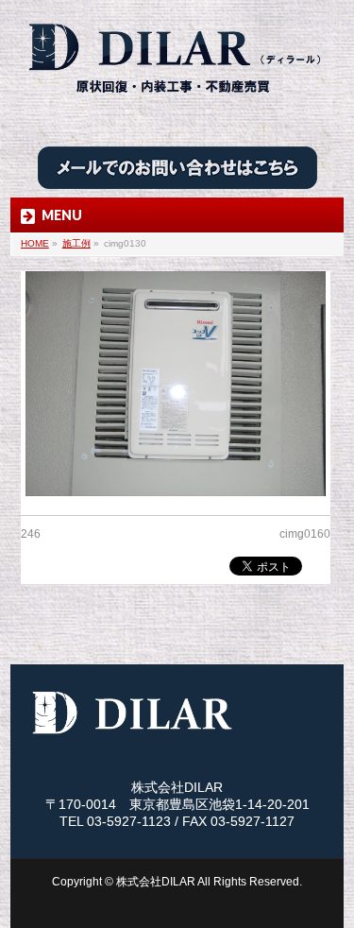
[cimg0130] (175, 384)
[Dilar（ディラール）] (176, 100)
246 (31, 534)
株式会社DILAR (155, 881)
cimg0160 (304, 534)
